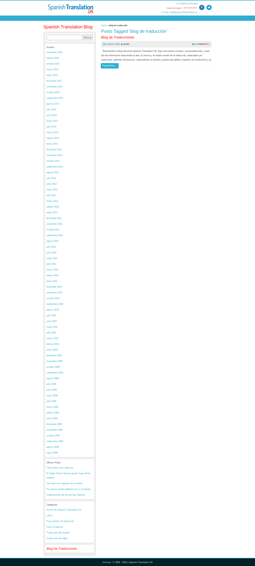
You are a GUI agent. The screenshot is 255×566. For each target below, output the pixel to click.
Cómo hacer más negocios (59, 467)
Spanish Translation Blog (67, 26)
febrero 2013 (52, 138)
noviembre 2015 (54, 52)
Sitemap (106, 562)
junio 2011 (51, 252)
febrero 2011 (52, 275)
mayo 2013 (52, 121)
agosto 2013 (52, 103)
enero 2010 (52, 349)
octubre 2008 (53, 435)
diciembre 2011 (54, 218)
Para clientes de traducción (60, 521)
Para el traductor (54, 527)
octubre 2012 (53, 161)
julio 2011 (51, 246)
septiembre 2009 (54, 372)
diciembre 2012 (54, 149)
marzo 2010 (52, 338)
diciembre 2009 (54, 355)
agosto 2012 (52, 172)
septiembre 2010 (54, 304)
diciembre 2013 (54, 81)
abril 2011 (51, 264)
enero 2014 (52, 75)
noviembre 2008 (54, 430)
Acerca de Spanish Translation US (63, 509)
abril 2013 (51, 126)
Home (104, 25)
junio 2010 (51, 321)
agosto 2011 (52, 241)
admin (126, 44)
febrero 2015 (52, 58)
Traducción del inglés (57, 538)
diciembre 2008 (54, 424)
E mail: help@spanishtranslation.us (179, 12)
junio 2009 (51, 389)
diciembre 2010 (54, 287)
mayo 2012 (52, 189)
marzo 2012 (52, 201)
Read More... (110, 65)
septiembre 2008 (54, 441)
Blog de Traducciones (117, 37)
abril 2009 (51, 401)
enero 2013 (52, 143)
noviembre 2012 (54, 155)
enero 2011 (51, 281)
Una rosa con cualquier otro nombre (64, 483)
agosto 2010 (52, 309)
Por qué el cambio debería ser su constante (68, 489)
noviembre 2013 (54, 86)
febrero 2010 (52, 344)
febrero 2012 (52, 206)
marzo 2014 (52, 69)
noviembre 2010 (54, 292)
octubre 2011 (52, 229)
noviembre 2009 (54, 361)
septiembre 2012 (54, 166)
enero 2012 (52, 212)
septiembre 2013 (54, 98)
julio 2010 (51, 315)
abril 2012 (51, 195)
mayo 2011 (51, 258)
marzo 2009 (52, 407)
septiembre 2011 (54, 235)
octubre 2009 (53, 367)
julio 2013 (51, 109)
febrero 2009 (52, 412)
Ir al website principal (186, 3)
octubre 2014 (53, 63)
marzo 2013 (52, 132)
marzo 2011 (52, 269)
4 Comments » (202, 44)
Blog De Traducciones (61, 548)
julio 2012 (51, 178)
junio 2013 (51, 115)
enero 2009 (52, 418)
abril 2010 (51, 332)
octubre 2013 (53, 92)
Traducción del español (58, 532)
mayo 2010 (52, 327)
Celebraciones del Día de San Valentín (65, 495)
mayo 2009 (52, 395)
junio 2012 (51, 184)
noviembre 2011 (54, 224)
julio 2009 (51, 384)
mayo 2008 (52, 452)
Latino (49, 515)
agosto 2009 (52, 378)
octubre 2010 (53, 298)
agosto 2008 (52, 447)
